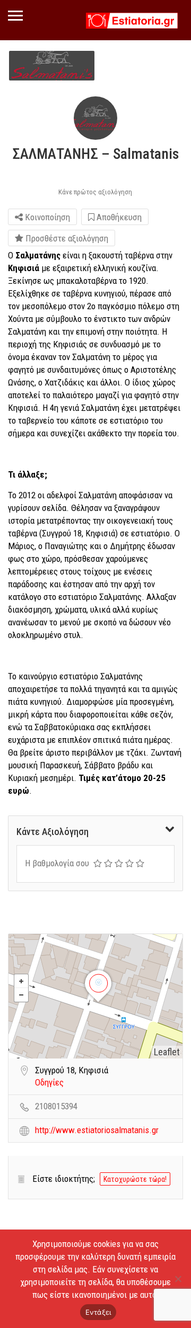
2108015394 (56, 1106)
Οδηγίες (49, 1082)
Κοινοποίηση (46, 217)
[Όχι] (177, 1278)
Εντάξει (98, 1312)
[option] (51, 65)
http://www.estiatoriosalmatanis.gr (97, 1130)
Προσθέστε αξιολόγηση (65, 238)
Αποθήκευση (118, 217)
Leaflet (167, 1051)
